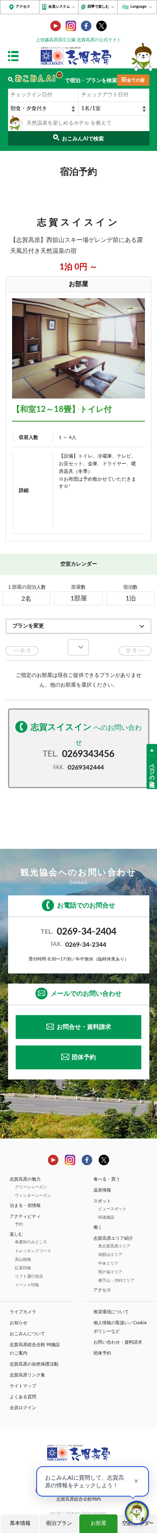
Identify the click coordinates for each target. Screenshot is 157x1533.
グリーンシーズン (31, 1187)
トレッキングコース (33, 1251)
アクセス (23, 6)
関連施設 (106, 1217)
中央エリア (108, 1264)
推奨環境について (111, 1312)
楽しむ (16, 1234)
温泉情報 (102, 1190)
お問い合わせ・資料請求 (117, 1342)
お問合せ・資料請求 (84, 1027)
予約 (19, 1224)
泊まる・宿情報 (25, 1205)
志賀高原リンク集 (27, 1375)
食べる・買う (106, 1179)
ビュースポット (112, 1209)
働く (97, 1227)
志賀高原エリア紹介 (113, 1238)
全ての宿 (136, 80)
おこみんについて (27, 1334)
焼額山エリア (110, 1255)
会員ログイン (23, 1408)
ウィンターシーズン (33, 1196)
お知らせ (18, 1323)
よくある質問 (23, 1397)
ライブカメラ (23, 1312)
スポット (102, 1201)
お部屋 (98, 1523)
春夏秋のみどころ (31, 1242)
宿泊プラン (59, 1523)
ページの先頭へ (152, 772)
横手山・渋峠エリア (116, 1281)
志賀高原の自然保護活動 (34, 1364)
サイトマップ (23, 1386)
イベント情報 (27, 1285)
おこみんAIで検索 (83, 139)
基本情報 (20, 1523)
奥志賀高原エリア (114, 1246)
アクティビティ (25, 1216)
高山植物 (23, 1259)
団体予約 (84, 1057)
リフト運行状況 (29, 1276)
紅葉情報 (23, 1268)
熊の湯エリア (110, 1272)
